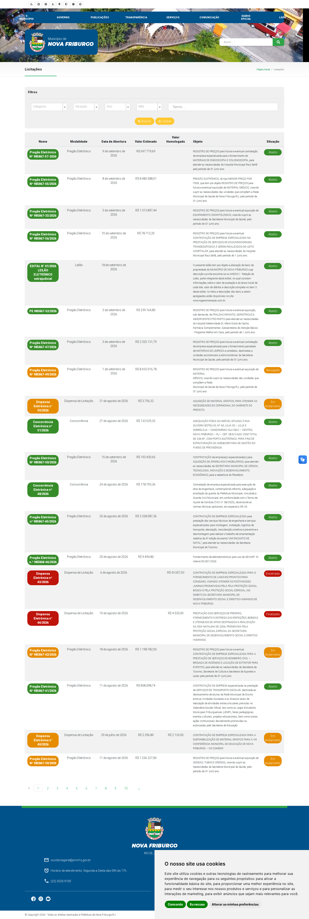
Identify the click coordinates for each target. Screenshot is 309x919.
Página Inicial (263, 69)
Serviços (173, 17)
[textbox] (47, 106)
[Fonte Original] (52, 4)
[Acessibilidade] (31, 4)
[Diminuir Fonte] (45, 4)
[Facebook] (33, 898)
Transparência (136, 17)
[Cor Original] (73, 4)
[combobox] (49, 107)
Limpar (166, 121)
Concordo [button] (175, 904)
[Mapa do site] (59, 4)
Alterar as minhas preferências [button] (235, 904)
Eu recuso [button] (197, 904)
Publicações (100, 17)
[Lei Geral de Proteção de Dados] (66, 4)
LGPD (282, 17)
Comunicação (209, 17)
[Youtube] (48, 898)
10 (126, 788)
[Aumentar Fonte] (38, 4)
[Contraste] (80, 4)
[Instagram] (41, 898)
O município (27, 17)
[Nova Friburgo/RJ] (37, 42)
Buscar (145, 121)
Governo (63, 17)
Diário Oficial (246, 17)
